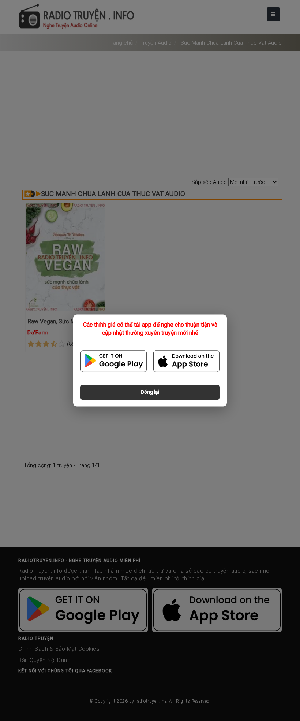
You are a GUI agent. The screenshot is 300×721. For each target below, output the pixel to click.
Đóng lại (150, 392)
